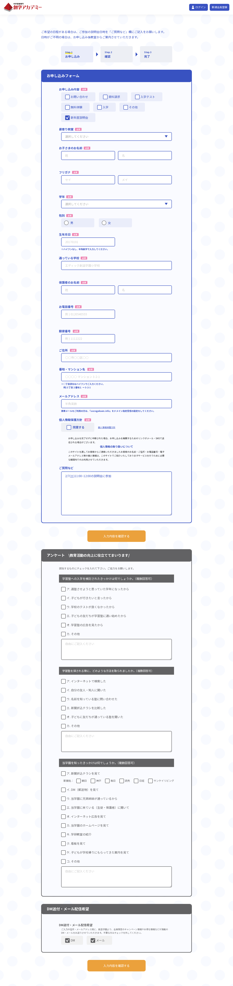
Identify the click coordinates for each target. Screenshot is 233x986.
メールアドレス (69, 396)
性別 (62, 215)
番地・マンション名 (72, 369)
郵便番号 (65, 331)
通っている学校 (69, 258)
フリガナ (65, 172)
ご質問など (66, 468)
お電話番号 (66, 306)
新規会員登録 (219, 7)
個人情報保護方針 (70, 419)
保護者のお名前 (69, 282)
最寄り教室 (66, 129)
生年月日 (65, 234)
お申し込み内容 (69, 89)
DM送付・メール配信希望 (75, 925)
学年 (62, 196)
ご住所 (63, 350)
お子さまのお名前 (70, 148)
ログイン (201, 7)
